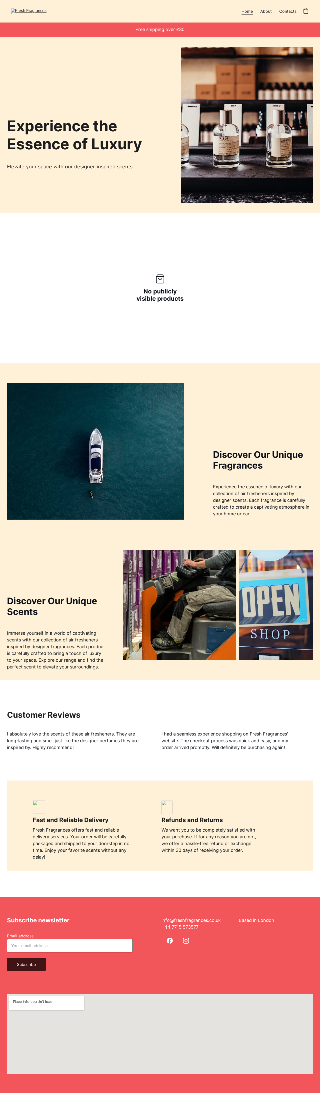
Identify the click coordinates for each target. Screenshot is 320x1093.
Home (247, 11)
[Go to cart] (305, 11)
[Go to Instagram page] (186, 941)
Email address (20, 935)
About (266, 11)
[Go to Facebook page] (170, 941)
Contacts (287, 11)
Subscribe (26, 964)
